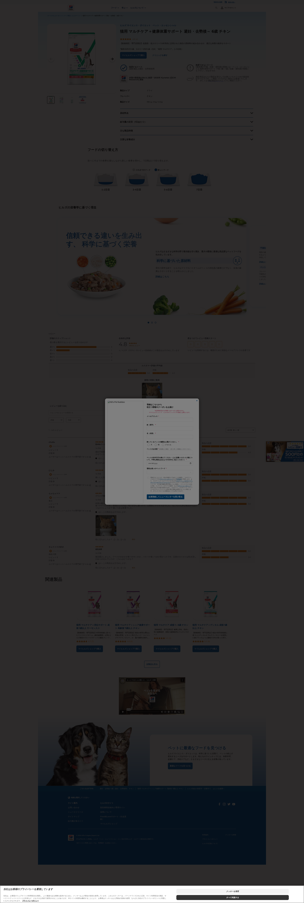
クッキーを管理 (232, 891)
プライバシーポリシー (30, 901)
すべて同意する (232, 897)
